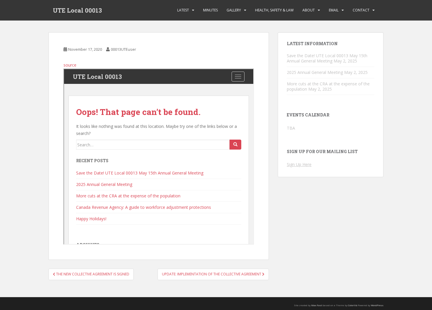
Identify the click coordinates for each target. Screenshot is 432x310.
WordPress (377, 305)
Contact (361, 10)
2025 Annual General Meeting (315, 72)
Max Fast (316, 305)
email (334, 10)
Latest (183, 10)
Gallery (234, 10)
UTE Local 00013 (77, 10)
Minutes (210, 10)
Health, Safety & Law (274, 10)
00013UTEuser (123, 49)
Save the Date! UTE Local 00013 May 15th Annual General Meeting (327, 58)
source (69, 65)
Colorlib (352, 305)
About (308, 10)
